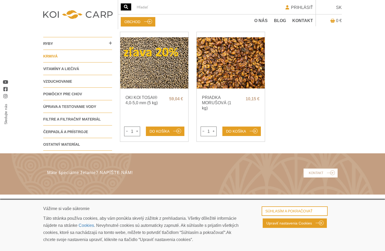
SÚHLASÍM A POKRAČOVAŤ (289, 211)
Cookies (86, 225)
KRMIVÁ (50, 56)
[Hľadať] (126, 7)
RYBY (48, 43)
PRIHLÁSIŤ (301, 7)
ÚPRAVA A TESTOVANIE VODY (69, 106)
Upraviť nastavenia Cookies (289, 223)
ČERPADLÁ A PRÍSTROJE (65, 132)
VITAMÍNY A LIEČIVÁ (61, 69)
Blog (280, 20)
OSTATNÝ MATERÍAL (61, 144)
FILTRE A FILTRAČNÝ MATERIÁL (72, 119)
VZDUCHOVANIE (57, 81)
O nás (261, 20)
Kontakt (302, 20)
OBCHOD (132, 22)
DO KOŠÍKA (159, 131)
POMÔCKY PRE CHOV (62, 94)
